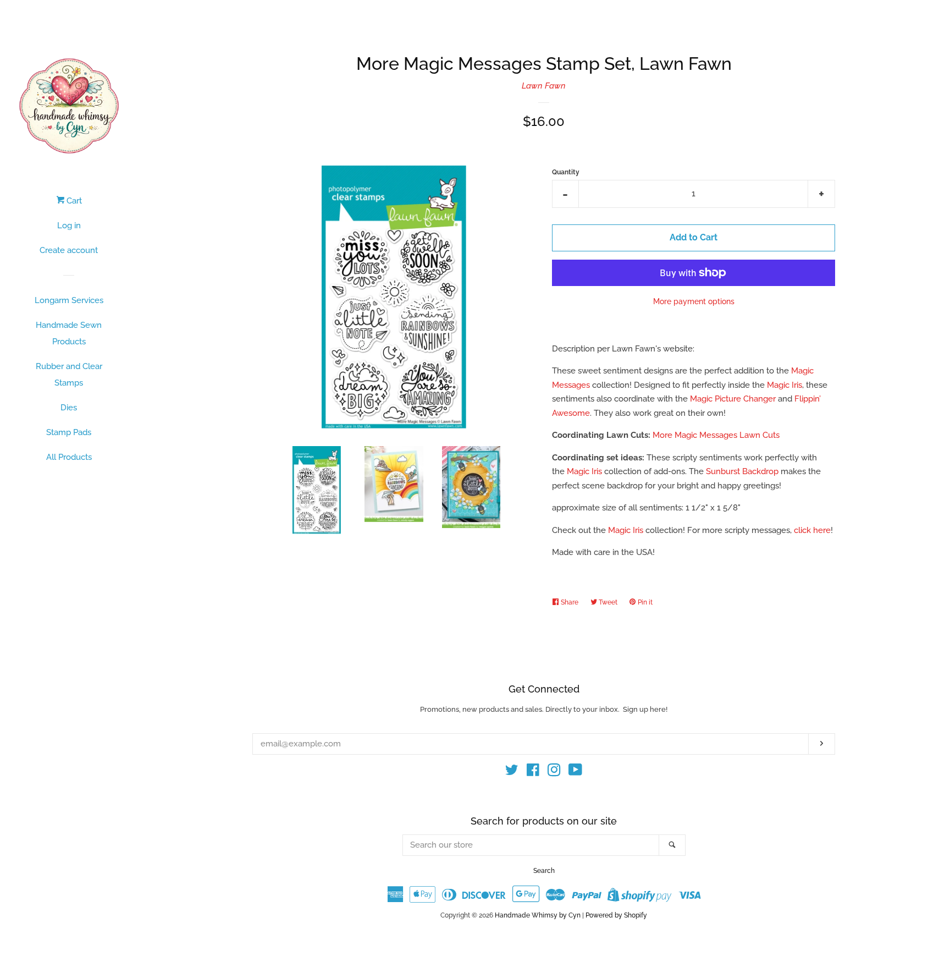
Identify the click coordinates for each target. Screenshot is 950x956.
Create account (69, 250)
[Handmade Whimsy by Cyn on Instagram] (554, 772)
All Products (69, 457)
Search (544, 871)
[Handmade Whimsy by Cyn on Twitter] (511, 772)
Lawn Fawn (544, 86)
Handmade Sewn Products (69, 333)
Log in (69, 225)
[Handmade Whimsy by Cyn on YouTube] (575, 772)
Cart (73, 201)
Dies (68, 408)
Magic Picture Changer (733, 399)
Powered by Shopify (616, 915)
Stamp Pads (68, 432)
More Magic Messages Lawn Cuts (716, 435)
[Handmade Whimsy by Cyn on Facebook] (533, 772)
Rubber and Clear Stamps (69, 374)
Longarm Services (69, 300)
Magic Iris (784, 385)
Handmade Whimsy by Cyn (538, 915)
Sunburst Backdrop (742, 471)
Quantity (565, 172)
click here (812, 530)
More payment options (693, 301)
